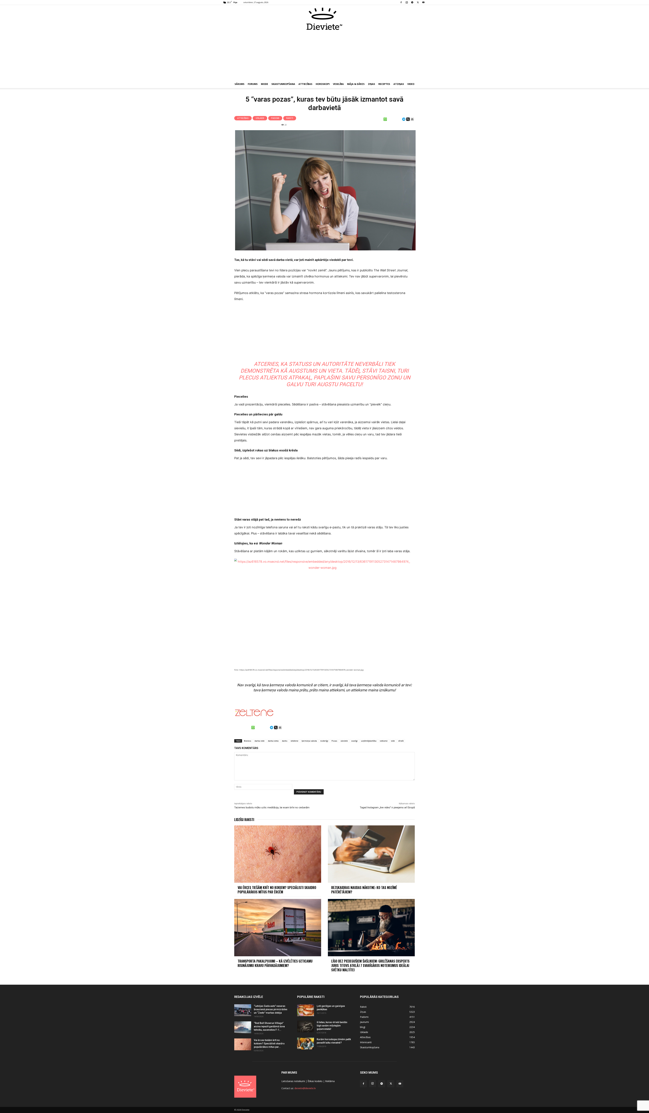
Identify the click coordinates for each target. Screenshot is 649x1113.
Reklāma (330, 1081)
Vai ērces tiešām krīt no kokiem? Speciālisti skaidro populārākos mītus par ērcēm (277, 889)
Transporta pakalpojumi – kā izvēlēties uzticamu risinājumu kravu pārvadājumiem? (275, 963)
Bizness (247, 741)
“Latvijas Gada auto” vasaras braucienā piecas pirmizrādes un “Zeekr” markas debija (270, 1009)
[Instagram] (406, 2)
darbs (284, 741)
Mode (264, 84)
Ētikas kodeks (315, 1081)
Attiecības (305, 84)
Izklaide (260, 118)
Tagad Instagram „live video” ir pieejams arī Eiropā (387, 807)
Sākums (239, 84)
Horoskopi (323, 84)
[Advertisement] (324, 55)
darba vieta (273, 741)
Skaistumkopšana (283, 84)
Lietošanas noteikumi (293, 1081)
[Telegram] (412, 2)
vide (393, 741)
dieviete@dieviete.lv (305, 1088)
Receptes (384, 84)
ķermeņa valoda (309, 741)
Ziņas (371, 84)
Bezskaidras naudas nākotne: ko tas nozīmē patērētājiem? (364, 889)
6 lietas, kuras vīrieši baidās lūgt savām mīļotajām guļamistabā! (332, 1025)
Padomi (275, 118)
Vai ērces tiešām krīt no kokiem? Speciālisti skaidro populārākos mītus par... (269, 1043)
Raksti (289, 118)
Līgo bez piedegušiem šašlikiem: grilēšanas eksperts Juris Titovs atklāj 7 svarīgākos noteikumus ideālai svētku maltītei (370, 965)
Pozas (334, 741)
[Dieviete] (324, 19)
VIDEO (410, 84)
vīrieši (401, 741)
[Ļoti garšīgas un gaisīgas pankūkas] (305, 1010)
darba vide (260, 741)
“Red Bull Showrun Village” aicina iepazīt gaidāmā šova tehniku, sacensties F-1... (269, 1026)
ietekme (294, 741)
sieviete (344, 741)
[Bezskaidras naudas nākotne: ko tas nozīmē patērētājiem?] (371, 854)
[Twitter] (417, 2)
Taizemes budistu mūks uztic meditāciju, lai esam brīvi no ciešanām (271, 807)
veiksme (384, 741)
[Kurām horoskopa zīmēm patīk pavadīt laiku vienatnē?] (305, 1043)
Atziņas (398, 84)
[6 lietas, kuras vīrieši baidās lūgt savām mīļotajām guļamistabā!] (305, 1026)
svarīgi (354, 741)
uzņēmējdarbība (368, 741)
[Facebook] (401, 2)
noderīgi (324, 741)
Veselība (338, 84)
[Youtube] (423, 2)
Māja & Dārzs (356, 84)
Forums (253, 84)
